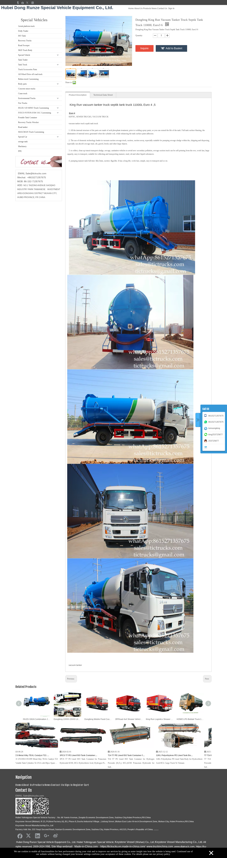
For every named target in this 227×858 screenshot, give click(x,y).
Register (78, 785)
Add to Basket (174, 48)
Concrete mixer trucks (26, 89)
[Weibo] (55, 836)
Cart (86, 785)
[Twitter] (28, 3)
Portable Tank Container (27, 117)
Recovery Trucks (25, 40)
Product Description (78, 95)
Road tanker (23, 127)
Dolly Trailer (23, 31)
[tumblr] (18, 3)
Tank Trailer (23, 60)
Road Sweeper (24, 45)
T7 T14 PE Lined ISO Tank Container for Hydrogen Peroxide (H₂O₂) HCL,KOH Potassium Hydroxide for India (171, 755)
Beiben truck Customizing (28, 79)
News (154, 8)
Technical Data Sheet (103, 95)
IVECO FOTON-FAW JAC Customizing (34, 113)
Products (147, 8)
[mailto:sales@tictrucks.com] (206, 447)
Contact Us (162, 8)
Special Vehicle (24, 55)
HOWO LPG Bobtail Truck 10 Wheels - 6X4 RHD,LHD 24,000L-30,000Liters (190, 719)
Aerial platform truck (26, 26)
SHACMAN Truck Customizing (31, 132)
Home (131, 8)
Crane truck (22, 93)
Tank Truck (22, 65)
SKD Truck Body (25, 50)
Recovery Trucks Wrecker (28, 122)
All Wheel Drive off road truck (30, 74)
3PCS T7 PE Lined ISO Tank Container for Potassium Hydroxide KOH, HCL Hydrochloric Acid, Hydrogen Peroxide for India (26, 755)
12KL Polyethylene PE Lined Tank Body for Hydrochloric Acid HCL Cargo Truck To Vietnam (123, 755)
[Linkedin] (33, 3)
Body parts (22, 84)
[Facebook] (23, 3)
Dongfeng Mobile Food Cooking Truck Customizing (98, 719)
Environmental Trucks (27, 98)
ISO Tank (22, 36)
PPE (20, 151)
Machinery (22, 146)
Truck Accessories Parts (27, 69)
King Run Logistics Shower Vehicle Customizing (159, 719)
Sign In (171, 8)
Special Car (22, 137)
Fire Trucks (22, 103)
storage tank (23, 141)
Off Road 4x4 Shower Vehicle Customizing (129, 719)
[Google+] (47, 836)
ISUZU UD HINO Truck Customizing (33, 108)
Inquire (144, 48)
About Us (138, 8)
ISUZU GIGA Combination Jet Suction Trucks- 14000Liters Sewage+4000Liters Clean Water (36, 719)
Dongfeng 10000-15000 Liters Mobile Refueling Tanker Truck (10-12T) (67, 719)
